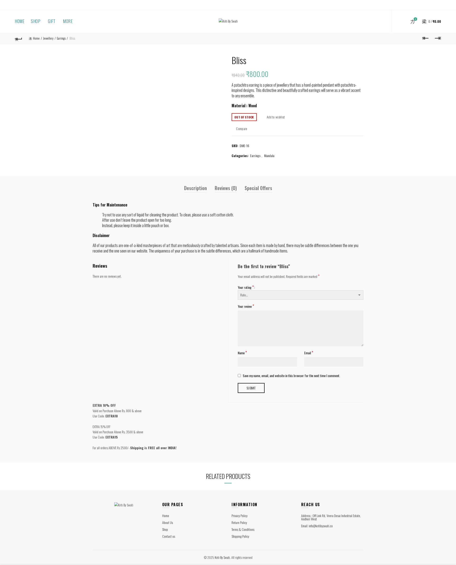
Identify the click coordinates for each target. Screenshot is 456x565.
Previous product (426, 38)
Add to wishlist (276, 116)
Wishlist (415, 19)
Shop (35, 21)
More (68, 21)
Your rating (246, 287)
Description (195, 187)
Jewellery (48, 38)
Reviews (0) (226, 187)
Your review (246, 306)
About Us (167, 522)
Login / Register (379, 21)
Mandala (269, 155)
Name (242, 352)
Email (308, 352)
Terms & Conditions (243, 529)
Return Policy (239, 522)
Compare (241, 128)
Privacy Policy (239, 515)
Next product (437, 38)
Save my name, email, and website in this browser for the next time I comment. (291, 375)
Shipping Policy (240, 536)
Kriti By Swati (222, 557)
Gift (51, 21)
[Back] (18, 38)
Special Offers (258, 187)
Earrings (61, 38)
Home (19, 21)
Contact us (168, 536)
